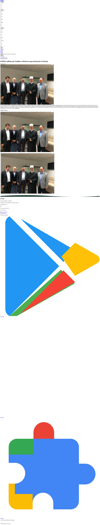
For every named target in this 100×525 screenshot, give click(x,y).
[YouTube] (3, 1)
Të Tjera (1, 53)
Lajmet (1, 51)
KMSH (1, 50)
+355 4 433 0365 (4, 212)
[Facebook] (0, 1)
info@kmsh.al (3, 213)
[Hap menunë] (1, 48)
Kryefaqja (2, 49)
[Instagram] (1, 1)
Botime (1, 52)
